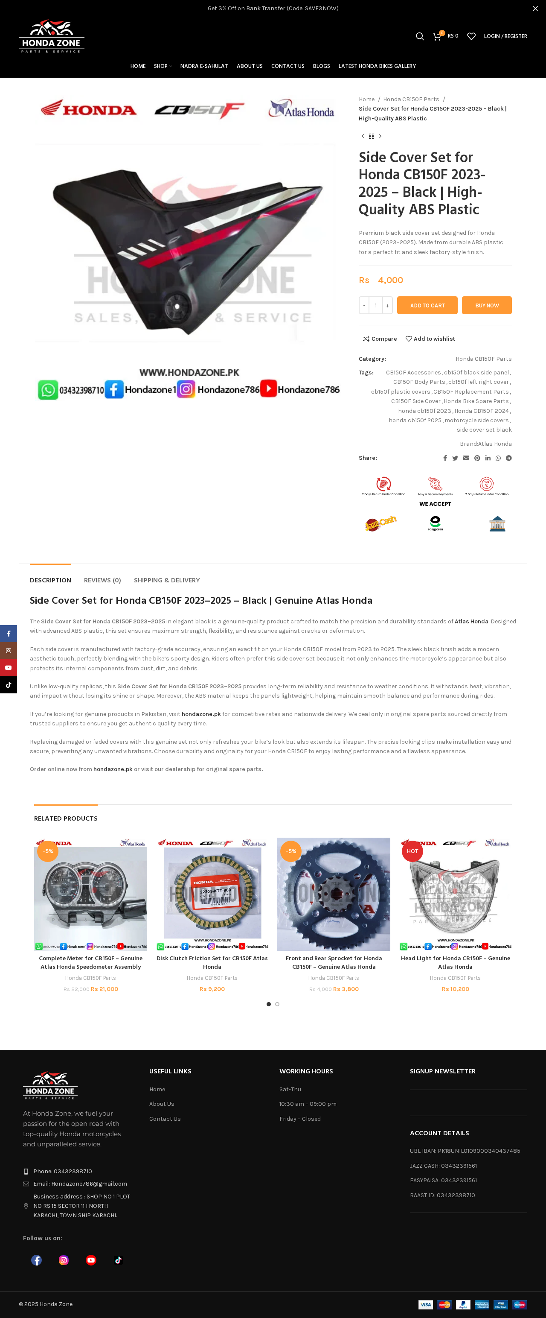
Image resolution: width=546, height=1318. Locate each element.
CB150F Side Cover (416, 401)
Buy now (487, 305)
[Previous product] (363, 136)
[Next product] (380, 136)
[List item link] (77, 1171)
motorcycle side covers (476, 420)
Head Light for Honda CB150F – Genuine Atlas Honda (455, 963)
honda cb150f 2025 (415, 420)
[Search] (420, 36)
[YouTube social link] (8, 667)
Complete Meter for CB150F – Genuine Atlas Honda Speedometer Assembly (90, 963)
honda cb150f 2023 (424, 411)
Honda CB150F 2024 (481, 411)
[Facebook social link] (445, 458)
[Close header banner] (535, 8)
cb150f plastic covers (400, 391)
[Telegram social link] (508, 458)
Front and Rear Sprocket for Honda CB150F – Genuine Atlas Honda (334, 963)
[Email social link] (466, 458)
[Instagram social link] (8, 650)
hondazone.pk (201, 714)
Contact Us (165, 1118)
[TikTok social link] (8, 684)
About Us (161, 1104)
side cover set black (484, 429)
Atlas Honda (495, 443)
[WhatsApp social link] (498, 458)
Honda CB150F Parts (412, 99)
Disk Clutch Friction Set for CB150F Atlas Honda (212, 963)
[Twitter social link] (455, 458)
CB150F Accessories (413, 372)
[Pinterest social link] (477, 458)
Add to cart (427, 305)
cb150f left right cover (478, 382)
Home (367, 99)
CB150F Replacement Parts (471, 391)
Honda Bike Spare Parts (476, 401)
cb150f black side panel (476, 372)
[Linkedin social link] (488, 458)
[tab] (50, 577)
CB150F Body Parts (419, 382)
